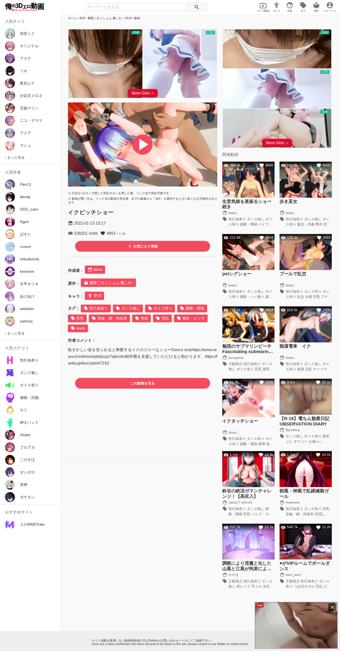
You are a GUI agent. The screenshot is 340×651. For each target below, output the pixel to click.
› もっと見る (15, 157)
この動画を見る (142, 383)
